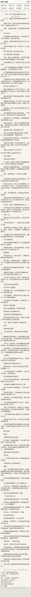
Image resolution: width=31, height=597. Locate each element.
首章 (5, 570)
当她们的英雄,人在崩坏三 (8, 580)
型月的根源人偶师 (6, 582)
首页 (2, 11)
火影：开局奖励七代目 (12, 574)
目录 (26, 570)
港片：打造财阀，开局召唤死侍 (10, 578)
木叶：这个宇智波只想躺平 (15, 11)
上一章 (9, 570)
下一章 (18, 570)
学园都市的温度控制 (12, 572)
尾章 (22, 570)
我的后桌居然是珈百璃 (7, 584)
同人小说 (6, 11)
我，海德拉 (4, 586)
